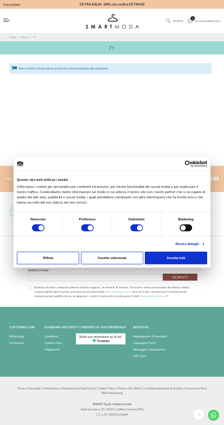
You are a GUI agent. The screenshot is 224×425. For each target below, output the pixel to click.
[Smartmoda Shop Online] (112, 23)
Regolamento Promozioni (150, 336)
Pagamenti (52, 349)
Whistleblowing (112, 393)
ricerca (178, 21)
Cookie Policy (106, 388)
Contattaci (16, 343)
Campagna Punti (144, 343)
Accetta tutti (176, 258)
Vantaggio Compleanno (149, 349)
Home (13, 37)
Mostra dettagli (187, 244)
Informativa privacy (118, 291)
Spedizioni (51, 336)
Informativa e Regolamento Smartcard (68, 388)
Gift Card (139, 356)
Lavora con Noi (195, 388)
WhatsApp (16, 336)
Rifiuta (48, 258)
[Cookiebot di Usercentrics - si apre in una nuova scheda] (188, 164)
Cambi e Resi (53, 343)
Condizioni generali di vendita (163, 388)
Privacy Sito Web (129, 388)
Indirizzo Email (39, 270)
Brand (25, 37)
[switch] (87, 227)
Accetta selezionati (112, 258)
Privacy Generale (28, 388)
